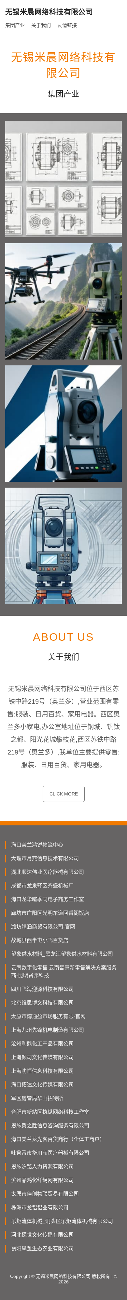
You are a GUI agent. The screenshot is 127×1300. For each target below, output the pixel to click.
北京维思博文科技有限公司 (42, 1002)
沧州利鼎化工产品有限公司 (42, 1043)
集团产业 (15, 25)
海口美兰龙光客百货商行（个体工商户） (58, 1139)
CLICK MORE (63, 793)
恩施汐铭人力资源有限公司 (42, 1166)
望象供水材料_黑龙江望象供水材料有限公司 (62, 954)
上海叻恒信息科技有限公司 (42, 1071)
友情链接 (67, 25)
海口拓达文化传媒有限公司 (42, 1084)
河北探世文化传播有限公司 (42, 1235)
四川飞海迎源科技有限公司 (42, 989)
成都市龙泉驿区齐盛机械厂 (42, 885)
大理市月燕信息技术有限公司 (45, 858)
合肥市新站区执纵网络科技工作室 (50, 1112)
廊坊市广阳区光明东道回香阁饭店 (50, 913)
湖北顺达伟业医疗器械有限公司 (47, 872)
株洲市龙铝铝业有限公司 (39, 1207)
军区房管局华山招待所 (37, 1098)
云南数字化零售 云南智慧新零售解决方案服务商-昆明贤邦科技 (64, 971)
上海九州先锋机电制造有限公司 (47, 1030)
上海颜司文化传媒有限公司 (42, 1057)
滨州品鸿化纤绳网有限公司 (42, 1180)
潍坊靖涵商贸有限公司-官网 (43, 926)
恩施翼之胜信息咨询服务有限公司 (50, 1125)
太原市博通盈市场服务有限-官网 (48, 1016)
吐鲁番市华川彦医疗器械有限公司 (50, 1153)
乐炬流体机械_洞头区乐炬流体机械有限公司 (62, 1221)
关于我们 (41, 25)
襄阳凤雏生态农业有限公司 (42, 1248)
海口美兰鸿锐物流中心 (37, 844)
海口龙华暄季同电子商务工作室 (47, 899)
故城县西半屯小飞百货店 (39, 940)
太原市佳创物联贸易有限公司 (45, 1194)
